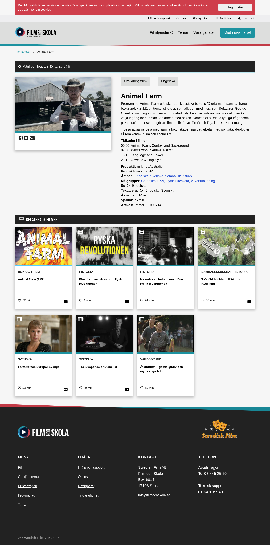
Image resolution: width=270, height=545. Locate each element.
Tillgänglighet (88, 495)
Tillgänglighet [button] (223, 18)
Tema (22, 504)
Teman (183, 32)
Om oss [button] (181, 18)
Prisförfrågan (27, 486)
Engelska (141, 176)
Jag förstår (235, 7)
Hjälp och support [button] (158, 18)
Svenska (156, 176)
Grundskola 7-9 (152, 181)
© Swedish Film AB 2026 (39, 538)
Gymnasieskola (177, 181)
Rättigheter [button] (200, 18)
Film (21, 467)
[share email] (32, 138)
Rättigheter (86, 486)
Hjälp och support (91, 467)
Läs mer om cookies (37, 9)
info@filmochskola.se (154, 495)
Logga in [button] (249, 18)
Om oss (83, 477)
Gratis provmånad (237, 32)
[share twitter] (26, 138)
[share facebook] (20, 138)
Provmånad (26, 495)
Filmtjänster (159, 32)
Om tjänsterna (28, 477)
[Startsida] (36, 32)
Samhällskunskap (178, 176)
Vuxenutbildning (203, 181)
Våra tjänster (204, 32)
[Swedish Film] (225, 429)
